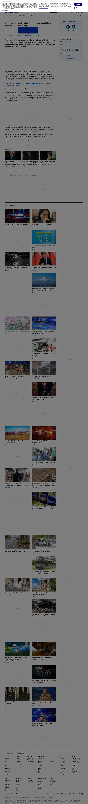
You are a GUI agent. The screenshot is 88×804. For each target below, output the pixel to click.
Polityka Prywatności (5, 10)
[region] (44, 6)
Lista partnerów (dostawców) (43, 8)
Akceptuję (78, 4)
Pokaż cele (78, 7)
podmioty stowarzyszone (20, 3)
